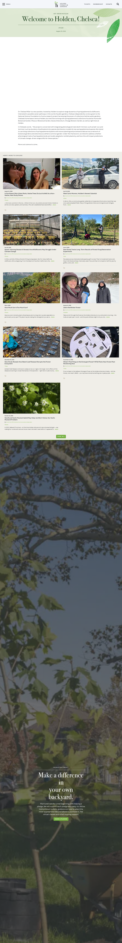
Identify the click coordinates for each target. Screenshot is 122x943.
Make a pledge (61, 819)
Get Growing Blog (61, 13)
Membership (98, 4)
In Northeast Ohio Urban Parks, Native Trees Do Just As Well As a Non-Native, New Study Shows (30, 194)
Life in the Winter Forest (71, 308)
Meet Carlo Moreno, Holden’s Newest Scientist (80, 193)
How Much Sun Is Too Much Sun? (16, 308)
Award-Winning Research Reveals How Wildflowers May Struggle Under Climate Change (30, 250)
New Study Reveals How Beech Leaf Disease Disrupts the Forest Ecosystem (28, 363)
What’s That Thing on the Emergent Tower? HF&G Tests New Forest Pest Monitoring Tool (89, 363)
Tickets (87, 4)
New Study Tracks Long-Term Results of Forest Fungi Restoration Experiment (87, 250)
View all (61, 436)
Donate (109, 4)
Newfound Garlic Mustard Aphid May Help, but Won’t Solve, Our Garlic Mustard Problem (30, 419)
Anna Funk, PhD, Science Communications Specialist (19, 197)
